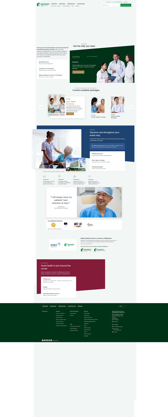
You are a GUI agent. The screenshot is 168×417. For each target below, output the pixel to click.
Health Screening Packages (61, 325)
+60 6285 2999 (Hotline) (118, 326)
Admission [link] (53, 306)
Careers (85, 331)
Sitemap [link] (80, 306)
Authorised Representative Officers (91, 319)
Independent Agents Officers (89, 321)
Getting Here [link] (62, 306)
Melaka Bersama (87, 329)
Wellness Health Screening (115, 117)
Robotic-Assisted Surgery (61, 319)
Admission (62, 3)
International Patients (60, 323)
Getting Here (71, 3)
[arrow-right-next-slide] (131, 107)
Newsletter (86, 335)
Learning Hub (81, 3)
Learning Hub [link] (72, 306)
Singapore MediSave (74, 330)
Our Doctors (44, 311)
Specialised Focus (59, 315)
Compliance (86, 323)
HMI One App (86, 315)
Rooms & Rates (73, 313)
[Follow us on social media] (43, 340)
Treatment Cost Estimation (75, 326)
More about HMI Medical (86, 243)
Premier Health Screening (98, 117)
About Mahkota (87, 313)
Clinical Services (59, 317)
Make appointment (126, 5)
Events (85, 325)
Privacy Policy (55, 340)
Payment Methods (73, 328)
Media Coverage (87, 327)
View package (70, 113)
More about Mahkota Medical (54, 228)
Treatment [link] (45, 306)
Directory (72, 315)
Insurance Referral (87, 333)
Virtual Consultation (59, 321)
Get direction (115, 321)
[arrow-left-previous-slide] (41, 107)
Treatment (54, 3)
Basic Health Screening (71, 103)
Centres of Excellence (60, 313)
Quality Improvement (88, 317)
